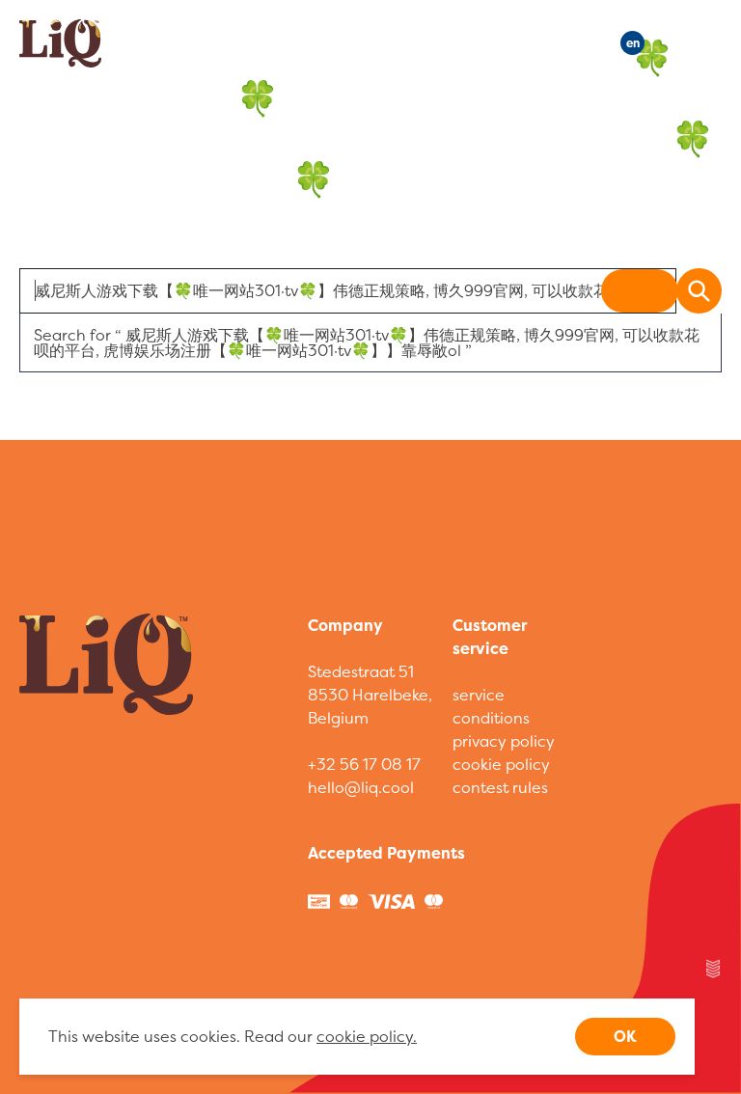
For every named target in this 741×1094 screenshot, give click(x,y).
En (633, 43)
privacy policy (504, 741)
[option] (370, 342)
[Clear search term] (639, 291)
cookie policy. (366, 1036)
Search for (367, 342)
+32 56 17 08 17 (364, 764)
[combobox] (347, 291)
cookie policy (501, 764)
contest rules (500, 787)
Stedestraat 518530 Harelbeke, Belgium (370, 694)
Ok (625, 1036)
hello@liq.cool (361, 787)
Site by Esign (714, 968)
